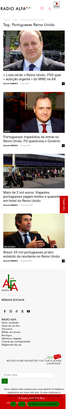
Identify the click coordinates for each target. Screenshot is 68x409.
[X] (22, 312)
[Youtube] (28, 312)
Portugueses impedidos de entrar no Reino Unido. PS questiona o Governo (31, 139)
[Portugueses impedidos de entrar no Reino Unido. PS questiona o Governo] (34, 112)
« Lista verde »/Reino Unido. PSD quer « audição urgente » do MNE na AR (32, 77)
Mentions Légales (11, 338)
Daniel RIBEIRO (10, 83)
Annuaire (7, 328)
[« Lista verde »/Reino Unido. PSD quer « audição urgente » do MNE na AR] (34, 50)
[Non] (64, 397)
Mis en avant (9, 247)
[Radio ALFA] (19, 8)
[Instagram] (11, 312)
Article (7, 69)
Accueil (6, 19)
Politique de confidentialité (43, 404)
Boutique (7, 335)
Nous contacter (10, 322)
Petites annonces (11, 332)
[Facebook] (5, 312)
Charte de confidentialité (16, 341)
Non (22, 404)
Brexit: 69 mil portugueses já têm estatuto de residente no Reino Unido (31, 254)
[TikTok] (16, 312)
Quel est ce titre (11, 325)
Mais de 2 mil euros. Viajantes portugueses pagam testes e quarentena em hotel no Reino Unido (33, 196)
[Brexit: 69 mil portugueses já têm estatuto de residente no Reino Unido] (34, 231)
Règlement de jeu (12, 344)
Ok (13, 404)
